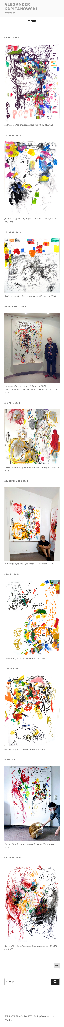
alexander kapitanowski (20, 6)
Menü (33, 20)
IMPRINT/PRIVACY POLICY (18, 1016)
